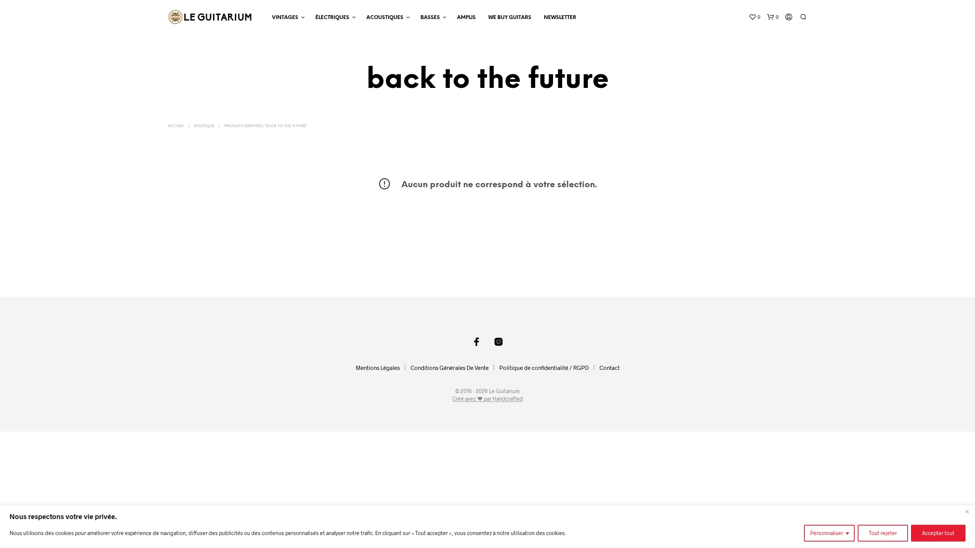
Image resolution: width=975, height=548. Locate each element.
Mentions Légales (378, 367)
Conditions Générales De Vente (450, 367)
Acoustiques (384, 17)
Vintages (285, 17)
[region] (487, 526)
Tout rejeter (883, 533)
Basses (430, 17)
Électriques (332, 17)
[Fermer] (967, 511)
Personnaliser (826, 533)
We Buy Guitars (509, 17)
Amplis (466, 17)
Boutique (204, 126)
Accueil (176, 126)
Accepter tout (938, 533)
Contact (609, 367)
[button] (754, 17)
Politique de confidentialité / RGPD (544, 367)
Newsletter (560, 17)
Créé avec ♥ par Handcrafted (487, 399)
